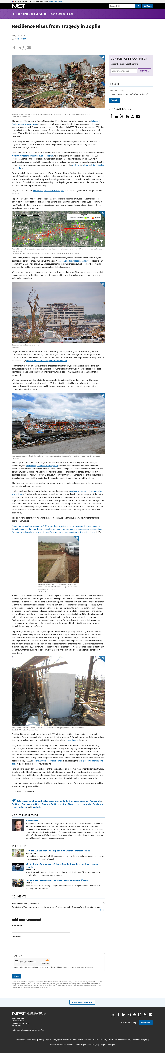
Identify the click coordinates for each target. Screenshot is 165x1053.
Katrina (85, 165)
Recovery (46, 804)
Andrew (75, 165)
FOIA (111, 1040)
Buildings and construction (28, 801)
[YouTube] (134, 1014)
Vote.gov (111, 1044)
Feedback (145, 1022)
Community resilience (31, 804)
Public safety (95, 801)
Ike (20, 168)
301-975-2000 (16, 1026)
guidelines (71, 740)
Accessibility (31, 1040)
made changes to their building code (42, 465)
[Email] (28, 47)
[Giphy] (139, 1014)
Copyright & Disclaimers (62, 1040)
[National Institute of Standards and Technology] (29, 1013)
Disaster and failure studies (80, 804)
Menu (149, 5)
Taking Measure (32, 13)
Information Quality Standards (61, 1044)
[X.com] (24, 47)
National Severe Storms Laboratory (47, 760)
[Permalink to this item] (40, 815)
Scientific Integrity (140, 1040)
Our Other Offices (38, 1030)
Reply (102, 910)
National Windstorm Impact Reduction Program (32, 155)
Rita (93, 165)
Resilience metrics (59, 804)
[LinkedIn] (116, 116)
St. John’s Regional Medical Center (72, 261)
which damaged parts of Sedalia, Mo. (48, 190)
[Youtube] (127, 116)
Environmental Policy (123, 1040)
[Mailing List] (150, 1014)
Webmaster (16, 1030)
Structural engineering (79, 801)
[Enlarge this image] (58, 84)
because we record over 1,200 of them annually (46, 360)
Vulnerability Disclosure (82, 1040)
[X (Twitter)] (122, 116)
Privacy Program (45, 1040)
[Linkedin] (19, 47)
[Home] (18, 6)
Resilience (16, 804)
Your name (17, 925)
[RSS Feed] (145, 1014)
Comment (17, 936)
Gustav (101, 165)
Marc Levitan (20, 38)
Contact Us (27, 1030)
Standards (36, 807)
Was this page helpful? (82, 1002)
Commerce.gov (80, 1044)
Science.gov (92, 1044)
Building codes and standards (54, 801)
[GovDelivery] (137, 116)
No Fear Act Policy (100, 1040)
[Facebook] (14, 47)
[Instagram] (132, 116)
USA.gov (103, 1044)
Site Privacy (20, 1040)
